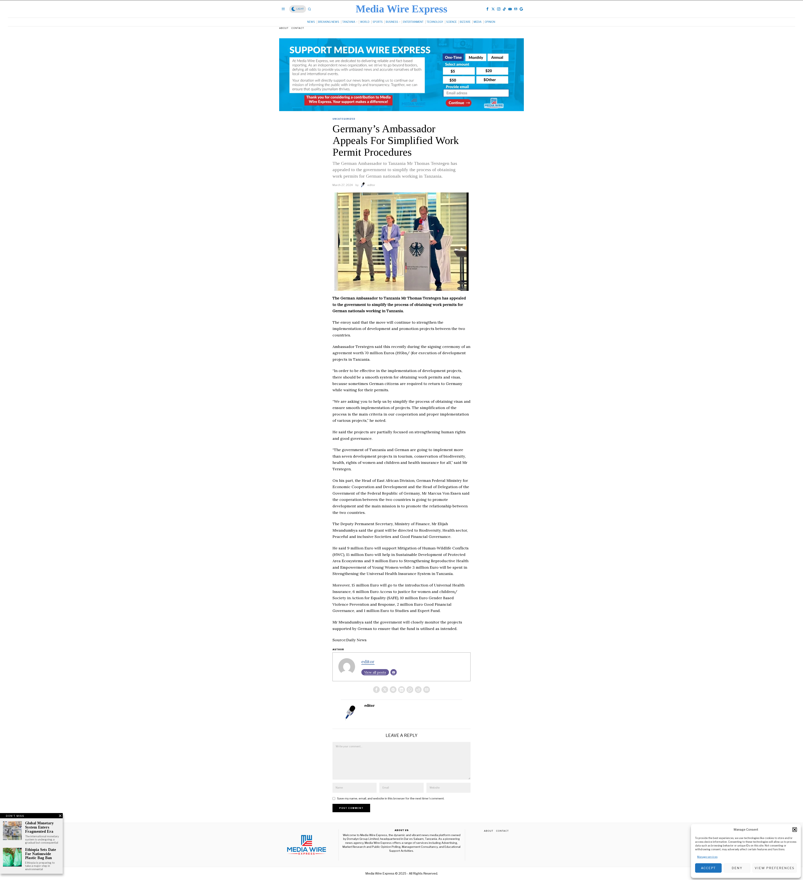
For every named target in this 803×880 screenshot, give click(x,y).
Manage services (707, 856)
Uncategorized (343, 119)
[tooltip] (487, 9)
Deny (737, 868)
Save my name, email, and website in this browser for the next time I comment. (390, 798)
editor (371, 185)
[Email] (393, 672)
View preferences (774, 868)
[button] (795, 829)
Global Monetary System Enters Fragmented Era (39, 827)
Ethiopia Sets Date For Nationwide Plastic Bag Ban (40, 854)
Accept (708, 868)
